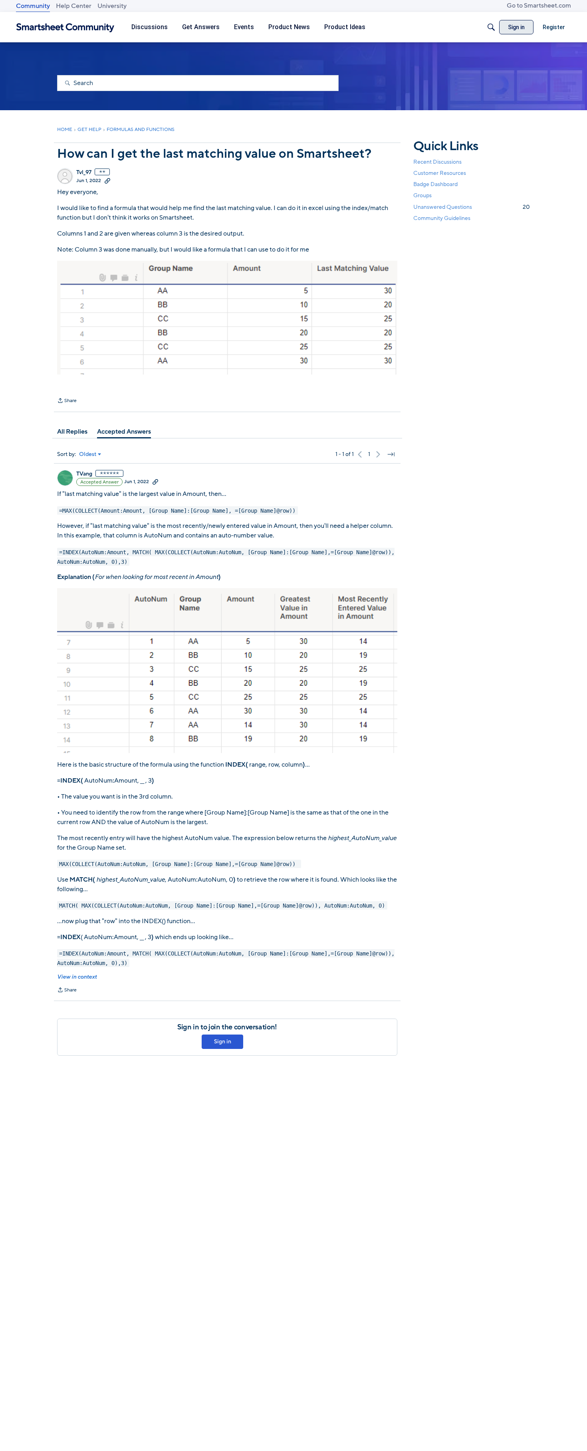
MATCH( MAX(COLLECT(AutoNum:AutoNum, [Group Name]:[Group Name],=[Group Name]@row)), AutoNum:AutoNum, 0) (222, 905)
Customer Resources (439, 173)
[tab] (72, 431)
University (112, 6)
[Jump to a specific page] (391, 454)
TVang (84, 474)
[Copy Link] (107, 180)
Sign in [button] (222, 1041)
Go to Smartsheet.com (539, 5)
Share (67, 401)
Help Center (73, 6)
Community (33, 6)
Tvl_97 (83, 172)
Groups (422, 196)
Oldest (88, 454)
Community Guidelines (441, 218)
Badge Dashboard (435, 184)
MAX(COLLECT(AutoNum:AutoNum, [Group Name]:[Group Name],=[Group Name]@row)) (179, 864)
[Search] (491, 27)
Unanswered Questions (471, 207)
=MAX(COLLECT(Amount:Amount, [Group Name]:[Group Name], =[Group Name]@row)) (177, 510)
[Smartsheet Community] (65, 27)
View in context (77, 977)
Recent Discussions (437, 162)
